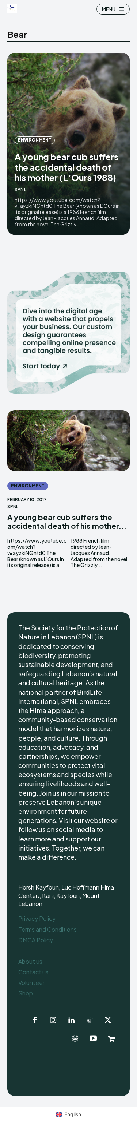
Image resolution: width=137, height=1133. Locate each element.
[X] (107, 1020)
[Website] (75, 1038)
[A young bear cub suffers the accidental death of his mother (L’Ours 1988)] (68, 440)
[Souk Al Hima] (111, 1038)
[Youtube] (93, 1038)
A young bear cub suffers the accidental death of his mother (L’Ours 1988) (66, 167)
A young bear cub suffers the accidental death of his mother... (66, 521)
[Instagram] (53, 1020)
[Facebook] (34, 1020)
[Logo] (13, 8)
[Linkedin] (71, 1020)
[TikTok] (89, 1020)
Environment (35, 140)
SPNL (20, 189)
